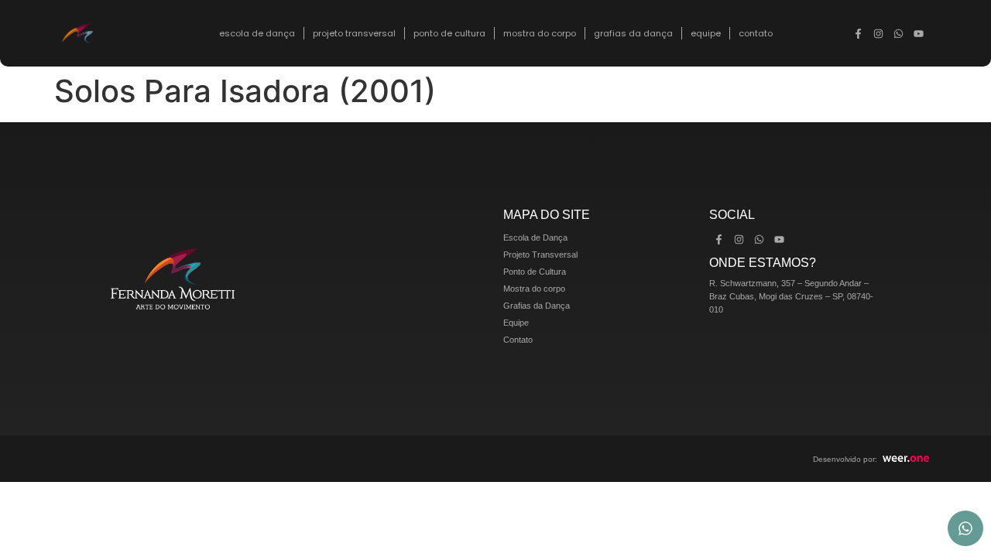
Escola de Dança (257, 33)
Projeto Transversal (354, 33)
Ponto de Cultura (449, 33)
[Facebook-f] (859, 33)
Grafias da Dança (633, 33)
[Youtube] (919, 33)
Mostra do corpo (539, 33)
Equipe (706, 33)
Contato (756, 33)
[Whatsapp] (899, 33)
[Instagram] (879, 33)
